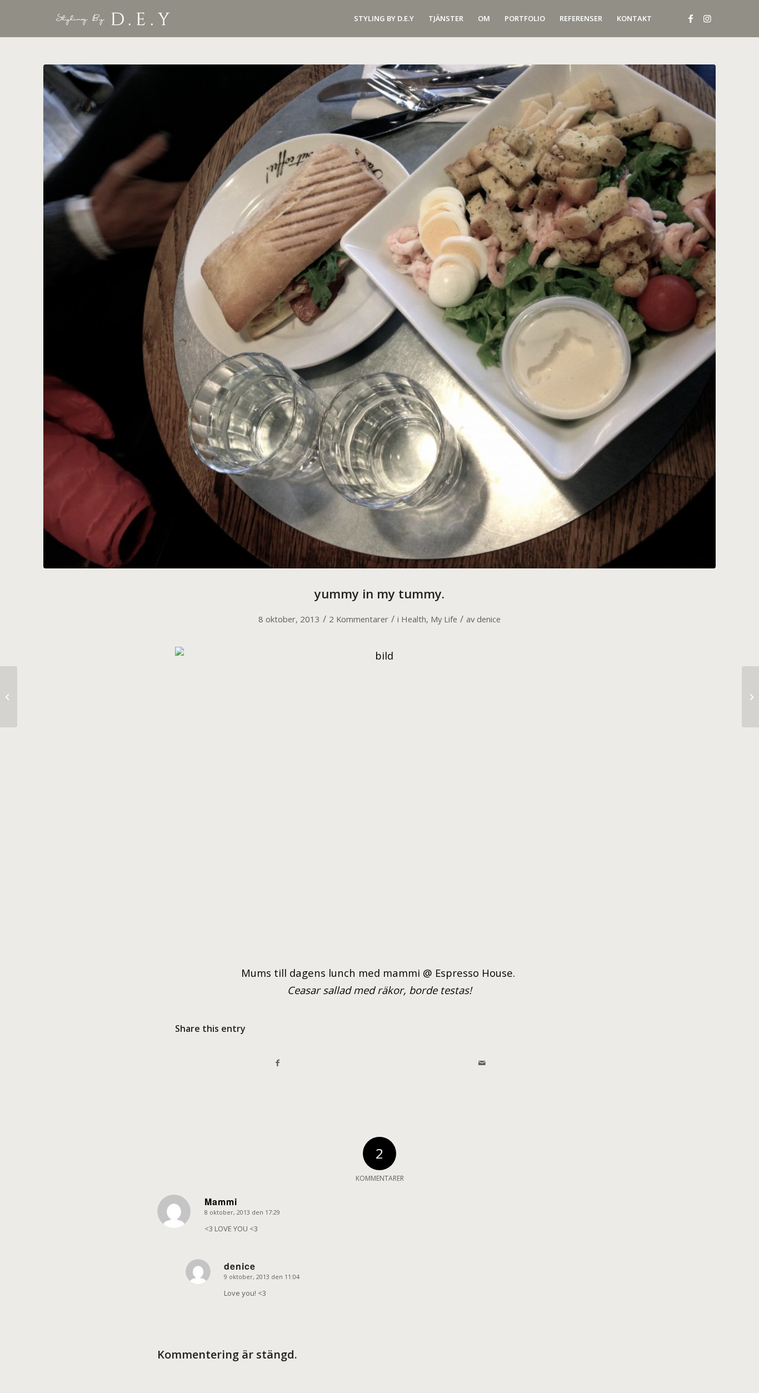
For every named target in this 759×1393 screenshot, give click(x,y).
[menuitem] (384, 19)
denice (489, 619)
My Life (444, 619)
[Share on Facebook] (277, 1063)
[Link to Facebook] (690, 18)
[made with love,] (750, 696)
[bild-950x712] (379, 316)
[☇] (8, 696)
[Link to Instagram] (707, 18)
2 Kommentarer (358, 619)
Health (413, 619)
